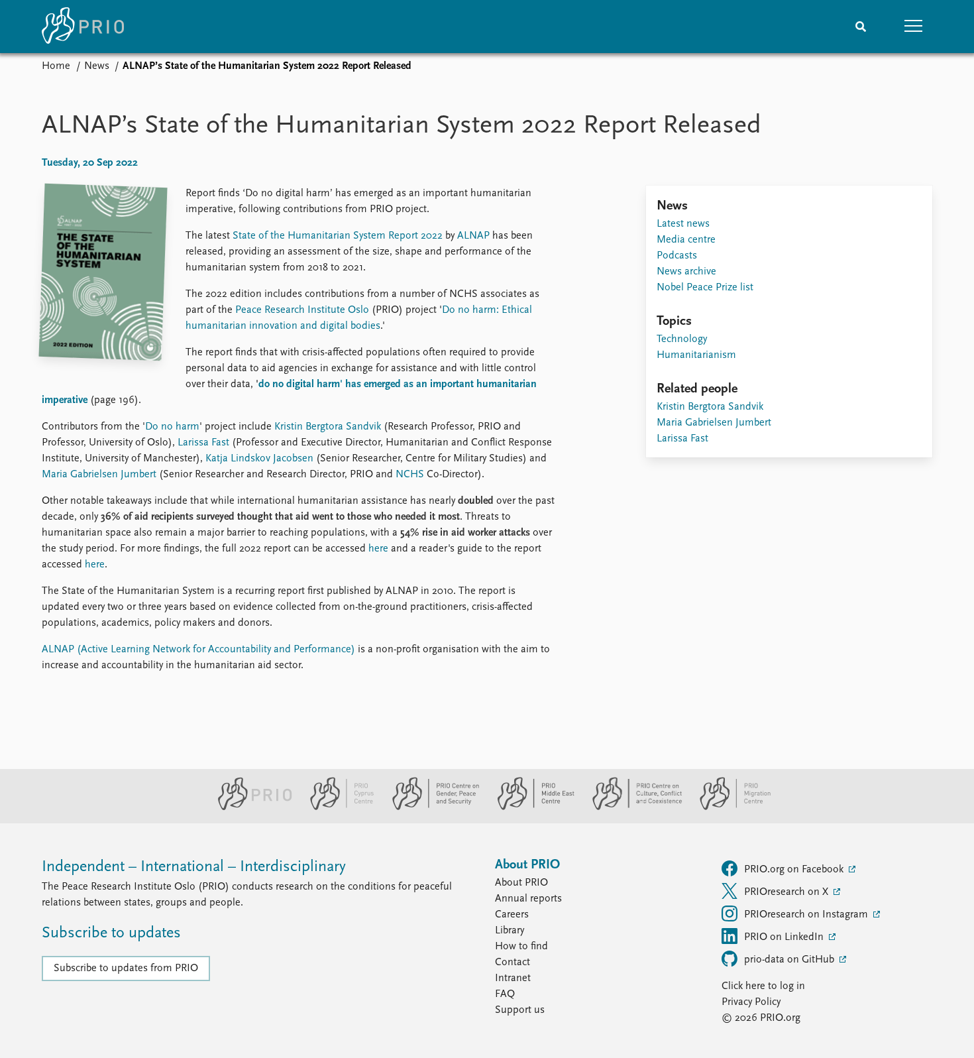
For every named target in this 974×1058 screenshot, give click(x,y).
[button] (913, 26)
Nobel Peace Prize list (705, 287)
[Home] (83, 26)
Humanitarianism (696, 355)
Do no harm (172, 427)
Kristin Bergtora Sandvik (327, 427)
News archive (686, 271)
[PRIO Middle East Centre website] (530, 807)
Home (56, 66)
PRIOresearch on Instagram (807, 915)
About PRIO (521, 883)
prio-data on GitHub (790, 960)
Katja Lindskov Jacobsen (259, 458)
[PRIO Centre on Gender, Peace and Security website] (430, 807)
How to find (521, 946)
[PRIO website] (249, 807)
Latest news (683, 224)
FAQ (505, 994)
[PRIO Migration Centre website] (728, 807)
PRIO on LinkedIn (785, 937)
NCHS (410, 474)
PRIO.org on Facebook (795, 869)
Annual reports (528, 899)
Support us (520, 1010)
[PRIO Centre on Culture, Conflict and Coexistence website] (632, 807)
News (96, 66)
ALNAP (473, 236)
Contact (512, 962)
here (378, 549)
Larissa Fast (203, 443)
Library (509, 930)
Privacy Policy (751, 1002)
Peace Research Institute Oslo (302, 310)
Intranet (513, 978)
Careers (512, 915)
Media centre (686, 240)
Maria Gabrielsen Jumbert (99, 474)
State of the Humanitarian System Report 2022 (338, 236)
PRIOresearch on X (787, 892)
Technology (682, 339)
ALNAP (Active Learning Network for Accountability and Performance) (198, 649)
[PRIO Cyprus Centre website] (337, 807)
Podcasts (677, 256)
